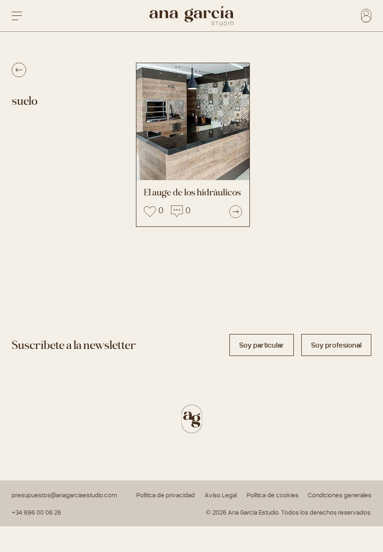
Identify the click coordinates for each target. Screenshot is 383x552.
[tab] (261, 345)
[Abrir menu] (17, 16)
